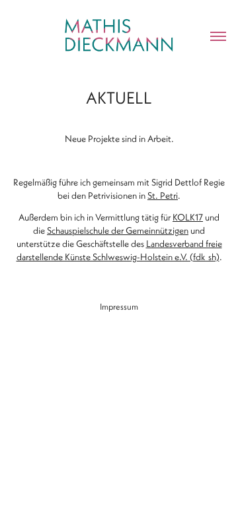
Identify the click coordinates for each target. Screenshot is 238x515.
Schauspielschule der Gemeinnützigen (117, 230)
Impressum (119, 306)
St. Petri (162, 195)
